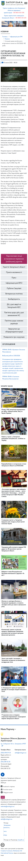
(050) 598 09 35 (6, 753)
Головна (4, 36)
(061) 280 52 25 (5, 762)
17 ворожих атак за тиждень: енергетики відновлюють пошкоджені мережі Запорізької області (13, 716)
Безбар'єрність (14, 299)
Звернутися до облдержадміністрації (14, 330)
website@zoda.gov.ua (7, 806)
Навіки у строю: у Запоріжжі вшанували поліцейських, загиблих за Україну (13, 438)
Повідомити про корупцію (14, 337)
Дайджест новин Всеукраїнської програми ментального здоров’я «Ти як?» (12, 573)
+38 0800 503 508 (18, 12)
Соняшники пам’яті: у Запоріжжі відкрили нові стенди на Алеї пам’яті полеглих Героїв (13, 521)
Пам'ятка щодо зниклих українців (14, 322)
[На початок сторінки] (14, 858)
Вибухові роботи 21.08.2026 (11, 355)
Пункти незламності (14, 272)
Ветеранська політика (14, 294)
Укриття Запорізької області (14, 267)
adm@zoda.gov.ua (20, 753)
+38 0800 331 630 (20, 18)
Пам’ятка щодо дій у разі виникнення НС (14, 314)
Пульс (14, 278)
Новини (7, 39)
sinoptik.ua (20, 840)
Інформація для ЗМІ (16, 36)
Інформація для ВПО (14, 283)
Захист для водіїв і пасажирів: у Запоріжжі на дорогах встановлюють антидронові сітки (13, 660)
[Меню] (25, 3)
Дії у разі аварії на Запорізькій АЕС (14, 306)
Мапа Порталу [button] (7, 729)
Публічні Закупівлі (14, 288)
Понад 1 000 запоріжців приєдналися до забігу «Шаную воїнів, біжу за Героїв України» (13, 411)
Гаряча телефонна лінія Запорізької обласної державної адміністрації (14, 10)
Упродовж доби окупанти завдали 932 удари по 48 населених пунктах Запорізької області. (13, 549)
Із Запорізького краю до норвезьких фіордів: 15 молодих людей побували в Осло (13, 689)
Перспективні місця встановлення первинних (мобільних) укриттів (14, 259)
